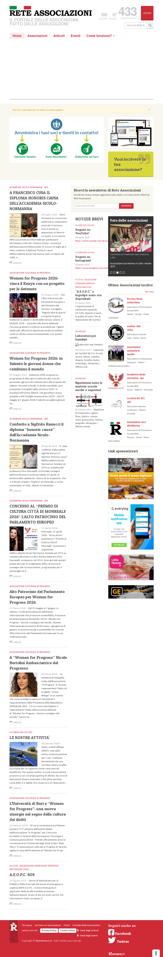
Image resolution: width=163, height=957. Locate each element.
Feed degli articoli (89, 930)
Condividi (16, 263)
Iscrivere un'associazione (48, 925)
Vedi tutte (149, 292)
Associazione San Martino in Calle (126, 263)
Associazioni (37, 35)
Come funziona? (99, 35)
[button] (130, 238)
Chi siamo (27, 925)
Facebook (122, 933)
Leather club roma (134, 328)
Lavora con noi (29, 930)
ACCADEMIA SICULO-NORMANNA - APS (29, 187)
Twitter (122, 941)
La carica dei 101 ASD (21, 732)
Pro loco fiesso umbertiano (135, 301)
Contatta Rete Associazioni (86, 925)
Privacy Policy (49, 930)
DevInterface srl (44, 941)
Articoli (59, 35)
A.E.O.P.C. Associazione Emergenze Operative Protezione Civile (86, 283)
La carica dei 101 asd (136, 400)
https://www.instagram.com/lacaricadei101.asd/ (99, 268)
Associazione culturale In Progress (30, 273)
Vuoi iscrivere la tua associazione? (130, 164)
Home (17, 35)
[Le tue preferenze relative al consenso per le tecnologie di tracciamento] (156, 953)
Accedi (147, 13)
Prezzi (67, 925)
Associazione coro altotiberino (136, 424)
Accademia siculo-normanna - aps (136, 376)
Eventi (76, 35)
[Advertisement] (81, 68)
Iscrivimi (126, 206)
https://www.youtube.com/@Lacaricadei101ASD (99, 241)
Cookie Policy (67, 930)
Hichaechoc (80, 332)
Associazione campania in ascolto (134, 351)
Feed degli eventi (89, 935)
